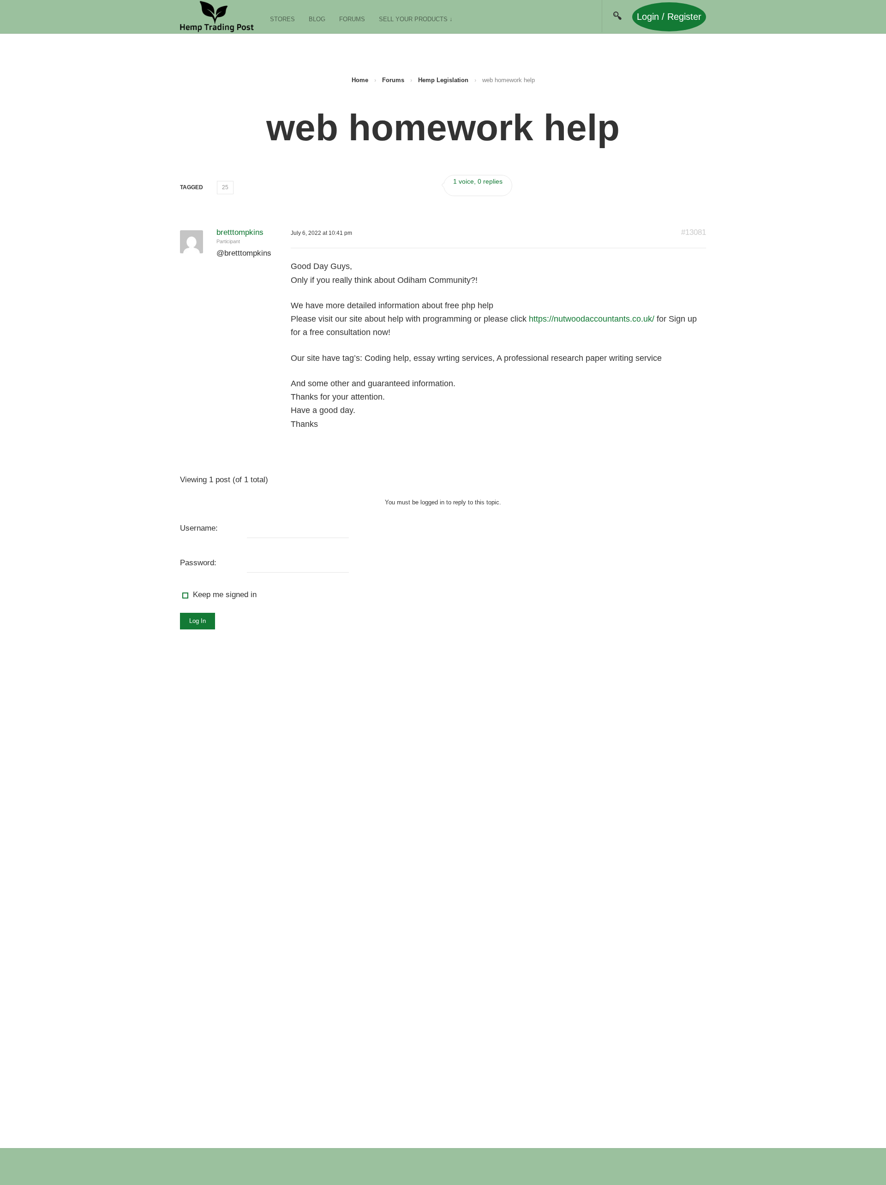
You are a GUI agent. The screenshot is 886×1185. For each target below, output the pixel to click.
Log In (197, 620)
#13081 (693, 232)
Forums (352, 19)
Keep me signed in (225, 594)
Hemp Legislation (443, 80)
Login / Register (669, 17)
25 (225, 187)
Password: (198, 562)
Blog (317, 19)
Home (360, 80)
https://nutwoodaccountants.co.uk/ (591, 318)
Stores (282, 19)
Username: (199, 528)
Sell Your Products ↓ (416, 19)
